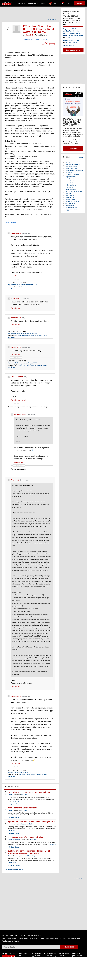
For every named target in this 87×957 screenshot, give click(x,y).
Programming (69, 197)
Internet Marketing (27, 824)
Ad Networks (69, 172)
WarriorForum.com (71, 42)
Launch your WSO (73, 50)
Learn (43, 3)
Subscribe (44, 39)
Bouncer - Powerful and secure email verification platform (72, 122)
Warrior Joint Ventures (72, 201)
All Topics (68, 162)
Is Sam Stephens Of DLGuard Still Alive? (26, 837)
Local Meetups (69, 205)
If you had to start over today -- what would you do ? (31, 822)
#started (13, 222)
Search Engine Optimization (74, 170)
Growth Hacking (70, 181)
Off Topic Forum (70, 203)
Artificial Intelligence (71, 168)
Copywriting (69, 187)
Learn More (73, 148)
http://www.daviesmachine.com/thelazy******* (22, 284)
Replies (11, 804)
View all (80, 157)
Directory (62, 955)
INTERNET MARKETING (31, 39)
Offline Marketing (70, 185)
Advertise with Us (52, 19)
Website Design (70, 199)
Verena (67, 37)
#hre (7, 222)
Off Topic (24, 794)
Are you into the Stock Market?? (22, 808)
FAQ (20, 955)
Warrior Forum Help (71, 207)
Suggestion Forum (71, 210)
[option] (73, 121)
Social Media (69, 183)
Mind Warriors (69, 195)
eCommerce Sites (70, 189)
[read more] (16, 801)
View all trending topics (13, 869)
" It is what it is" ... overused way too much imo (29, 792)
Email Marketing (70, 179)
